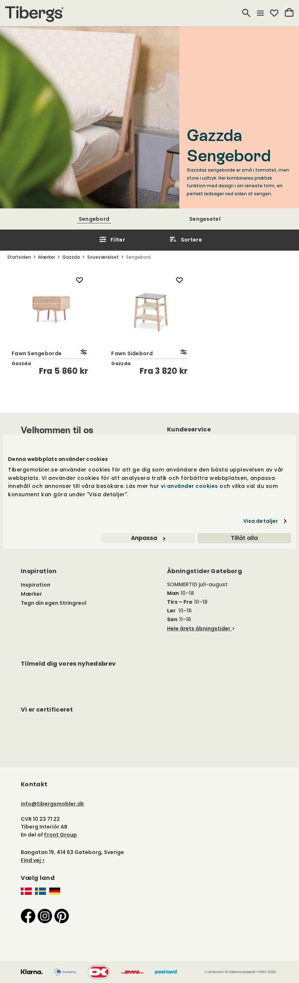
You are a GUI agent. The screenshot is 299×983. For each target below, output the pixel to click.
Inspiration (35, 584)
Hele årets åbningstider (198, 628)
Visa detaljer (260, 521)
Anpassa (144, 538)
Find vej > (33, 860)
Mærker (31, 594)
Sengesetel (205, 219)
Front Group (60, 834)
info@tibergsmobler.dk (52, 803)
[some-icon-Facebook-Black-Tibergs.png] (28, 915)
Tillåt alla (244, 538)
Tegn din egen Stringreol (53, 603)
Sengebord (94, 219)
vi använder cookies (189, 486)
